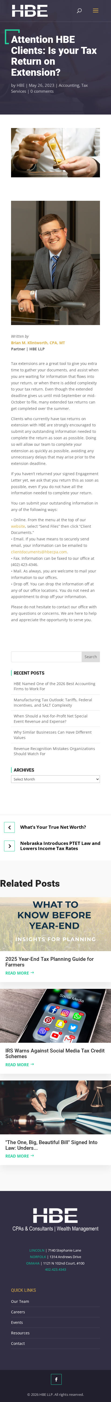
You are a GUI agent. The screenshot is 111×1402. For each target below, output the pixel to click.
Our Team (20, 1301)
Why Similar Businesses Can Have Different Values (53, 735)
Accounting (69, 85)
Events (17, 1322)
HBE (21, 85)
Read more (17, 973)
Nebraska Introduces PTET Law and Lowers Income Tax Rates (60, 846)
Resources (20, 1332)
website (18, 526)
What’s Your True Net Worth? (53, 827)
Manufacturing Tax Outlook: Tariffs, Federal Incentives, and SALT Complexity (53, 702)
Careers (18, 1311)
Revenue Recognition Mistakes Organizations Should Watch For (54, 751)
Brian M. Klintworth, (30, 342)
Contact (18, 1343)
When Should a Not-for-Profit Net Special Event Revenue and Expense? (51, 718)
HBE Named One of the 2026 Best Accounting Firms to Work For (54, 686)
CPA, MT (57, 342)
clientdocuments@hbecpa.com (39, 551)
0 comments (42, 91)
